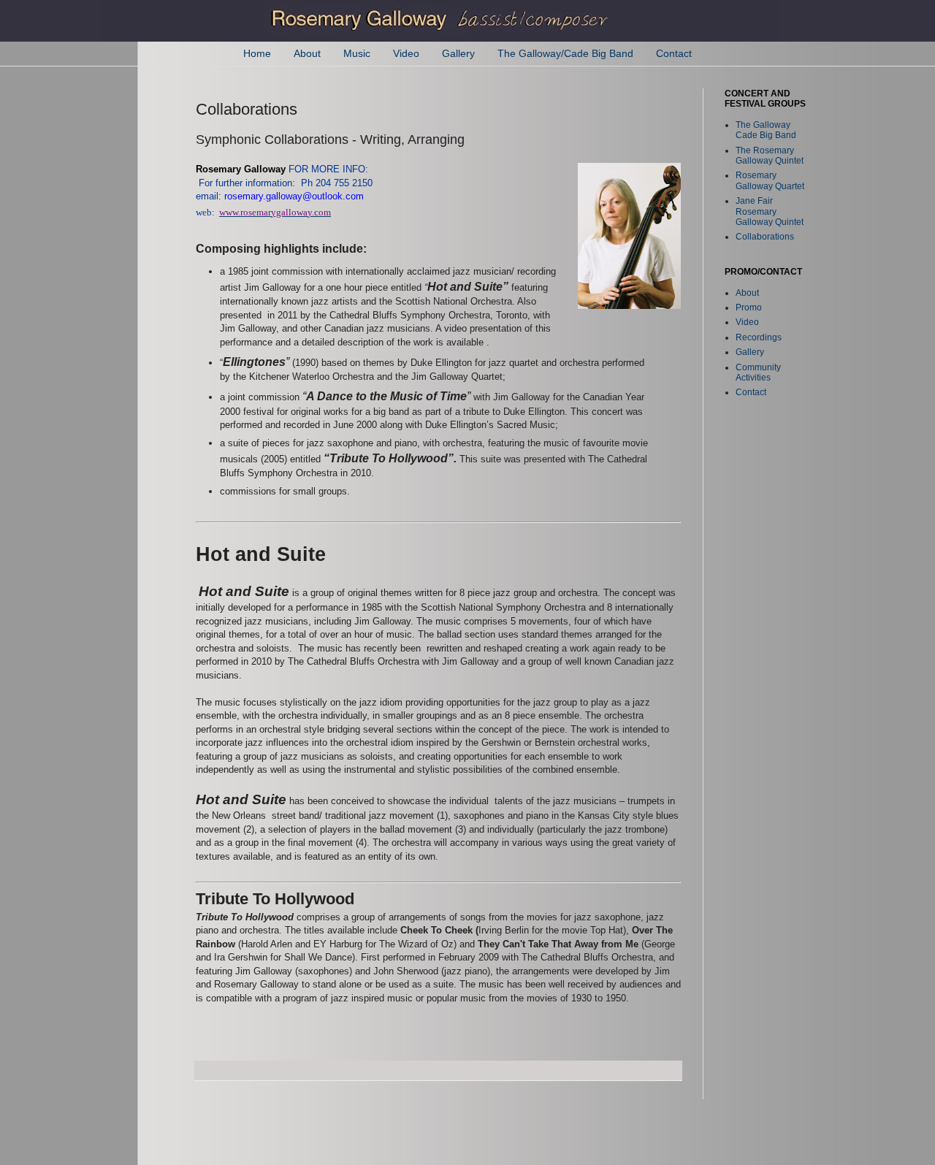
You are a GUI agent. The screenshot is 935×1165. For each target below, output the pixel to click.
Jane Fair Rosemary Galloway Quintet (770, 211)
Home (257, 53)
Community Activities (758, 372)
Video (406, 53)
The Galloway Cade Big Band (766, 130)
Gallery (458, 53)
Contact (674, 53)
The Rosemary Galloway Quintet (770, 155)
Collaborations (765, 237)
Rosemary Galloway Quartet (770, 180)
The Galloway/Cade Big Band (565, 53)
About (307, 53)
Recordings (759, 337)
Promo (749, 307)
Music (356, 53)
